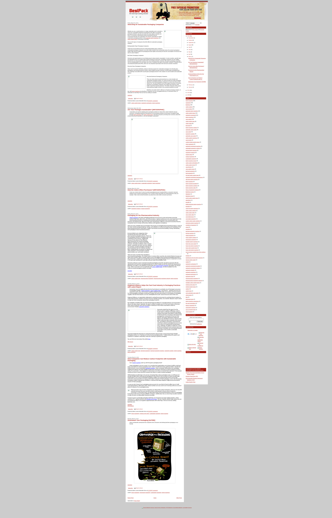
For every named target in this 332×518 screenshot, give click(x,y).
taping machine (174, 278)
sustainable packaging (146, 183)
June (189, 49)
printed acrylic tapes (144, 413)
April (189, 54)
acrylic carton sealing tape (192, 198)
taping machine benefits (191, 183)
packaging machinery (191, 272)
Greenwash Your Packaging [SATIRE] (141, 420)
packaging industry (190, 270)
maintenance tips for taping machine (194, 257)
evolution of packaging (191, 225)
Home (155, 497)
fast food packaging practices (157, 350)
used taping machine (191, 307)
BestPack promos (190, 192)
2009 (188, 95)
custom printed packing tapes (192, 142)
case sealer (188, 131)
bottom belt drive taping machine (193, 204)
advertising (188, 200)
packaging (188, 102)
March (190, 56)
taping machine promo (191, 160)
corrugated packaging (191, 219)
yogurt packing (189, 311)
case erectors (189, 109)
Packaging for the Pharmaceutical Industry (143, 215)
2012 (188, 36)
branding (188, 206)
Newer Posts (131, 497)
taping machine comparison (192, 301)
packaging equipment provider (193, 266)
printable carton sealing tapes (193, 282)
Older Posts (179, 497)
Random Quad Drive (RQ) (192, 376)
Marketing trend (189, 196)
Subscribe (130, 98)
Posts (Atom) (137, 500)
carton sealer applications (192, 163)
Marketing (188, 194)
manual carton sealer (191, 259)
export (187, 227)
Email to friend (139, 98)
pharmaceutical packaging (147, 278)
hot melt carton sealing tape (192, 175)
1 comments (155, 100)
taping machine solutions (191, 185)
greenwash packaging (145, 492)
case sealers (189, 119)
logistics (188, 255)
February (190, 84)
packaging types (189, 276)
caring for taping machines (192, 208)
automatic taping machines (152, 38)
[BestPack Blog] (201, 335)
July (189, 47)
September (191, 42)
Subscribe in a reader (193, 330)
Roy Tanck (195, 29)
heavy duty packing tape (191, 248)
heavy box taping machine (192, 245)
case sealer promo (190, 169)
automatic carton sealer (191, 129)
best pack (188, 125)
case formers (189, 167)
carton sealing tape (135, 278)
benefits (187, 202)
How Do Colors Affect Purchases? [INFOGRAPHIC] (146, 190)
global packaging (190, 235)
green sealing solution (191, 237)
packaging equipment (191, 115)
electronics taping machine (192, 223)
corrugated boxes (190, 216)
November (191, 38)
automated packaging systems (193, 148)
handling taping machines (192, 241)
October (190, 40)
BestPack (188, 104)
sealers (187, 289)
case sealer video (190, 214)
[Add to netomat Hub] (192, 349)
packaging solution (169, 350)
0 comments (155, 181)
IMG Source (130, 341)
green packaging (135, 413)
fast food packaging (145, 350)
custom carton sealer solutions (193, 221)
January (190, 87)
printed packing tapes (191, 286)
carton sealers (189, 107)
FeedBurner (199, 324)
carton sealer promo (190, 165)
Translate (197, 24)
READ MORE (198, 17)
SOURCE (130, 95)
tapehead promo (189, 299)
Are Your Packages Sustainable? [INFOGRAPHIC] (146, 110)
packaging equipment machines (193, 146)
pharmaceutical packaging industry (162, 278)
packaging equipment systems (193, 268)
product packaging (145, 208)
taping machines (136, 91)
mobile (187, 262)
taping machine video (191, 187)
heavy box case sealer (191, 243)
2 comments (155, 276)
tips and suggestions (190, 303)
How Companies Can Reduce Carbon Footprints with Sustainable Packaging (152, 359)
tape (187, 297)
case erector (189, 140)
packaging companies (146, 103)
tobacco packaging (190, 305)
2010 (188, 92)
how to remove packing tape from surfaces (196, 252)
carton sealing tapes (132, 39)
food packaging (189, 173)
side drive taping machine (192, 179)
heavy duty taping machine (192, 250)
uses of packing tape (190, 309)
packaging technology (191, 274)
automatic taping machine (192, 111)
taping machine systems (191, 127)
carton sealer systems (191, 210)
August (190, 45)
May (189, 52)
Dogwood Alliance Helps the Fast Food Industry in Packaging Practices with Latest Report (154, 286)
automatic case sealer (191, 136)
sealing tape (189, 291)
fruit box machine (190, 233)
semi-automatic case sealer (192, 293)
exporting (188, 229)
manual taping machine (191, 150)
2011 (188, 90)
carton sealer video (190, 212)
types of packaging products (192, 189)
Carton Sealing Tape (190, 382)
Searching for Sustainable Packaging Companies (146, 24)
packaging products (136, 208)
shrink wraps (189, 295)
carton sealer (189, 123)
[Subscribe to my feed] (129, 17)
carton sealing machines (191, 138)
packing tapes (189, 154)
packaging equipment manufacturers (194, 177)
